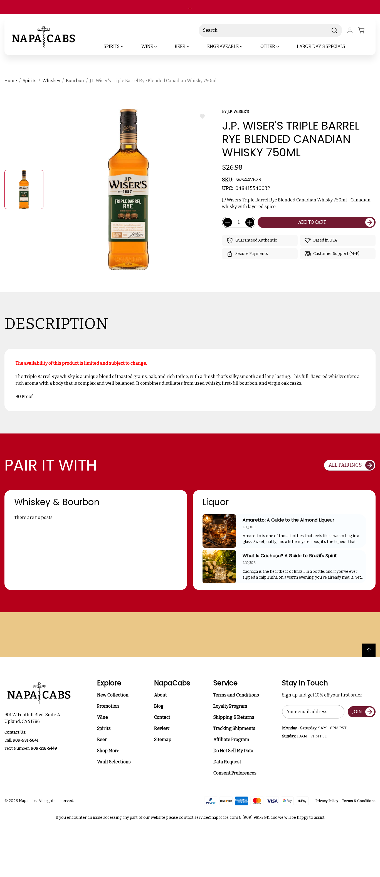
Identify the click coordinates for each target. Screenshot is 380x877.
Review (161, 728)
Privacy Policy (326, 801)
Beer (102, 739)
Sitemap (162, 739)
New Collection (113, 695)
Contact (162, 717)
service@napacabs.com (216, 817)
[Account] (350, 30)
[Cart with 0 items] (364, 30)
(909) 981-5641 (257, 817)
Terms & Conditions (359, 801)
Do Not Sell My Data (233, 750)
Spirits (104, 728)
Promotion (108, 706)
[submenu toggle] (127, 46)
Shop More (108, 750)
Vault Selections (114, 761)
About (160, 695)
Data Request (227, 761)
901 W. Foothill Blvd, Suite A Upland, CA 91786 (33, 718)
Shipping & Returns (233, 717)
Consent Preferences (234, 773)
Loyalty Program (230, 706)
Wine (102, 717)
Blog (159, 706)
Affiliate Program (231, 739)
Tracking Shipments (234, 728)
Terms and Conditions (236, 695)
